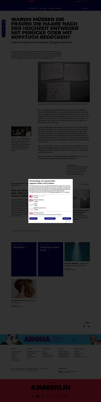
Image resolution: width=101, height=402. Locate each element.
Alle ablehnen (33, 218)
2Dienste (35, 197)
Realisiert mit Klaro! (68, 220)
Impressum (67, 192)
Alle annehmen (67, 218)
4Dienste (35, 209)
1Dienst (35, 205)
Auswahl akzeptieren (49, 218)
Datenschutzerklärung (55, 192)
